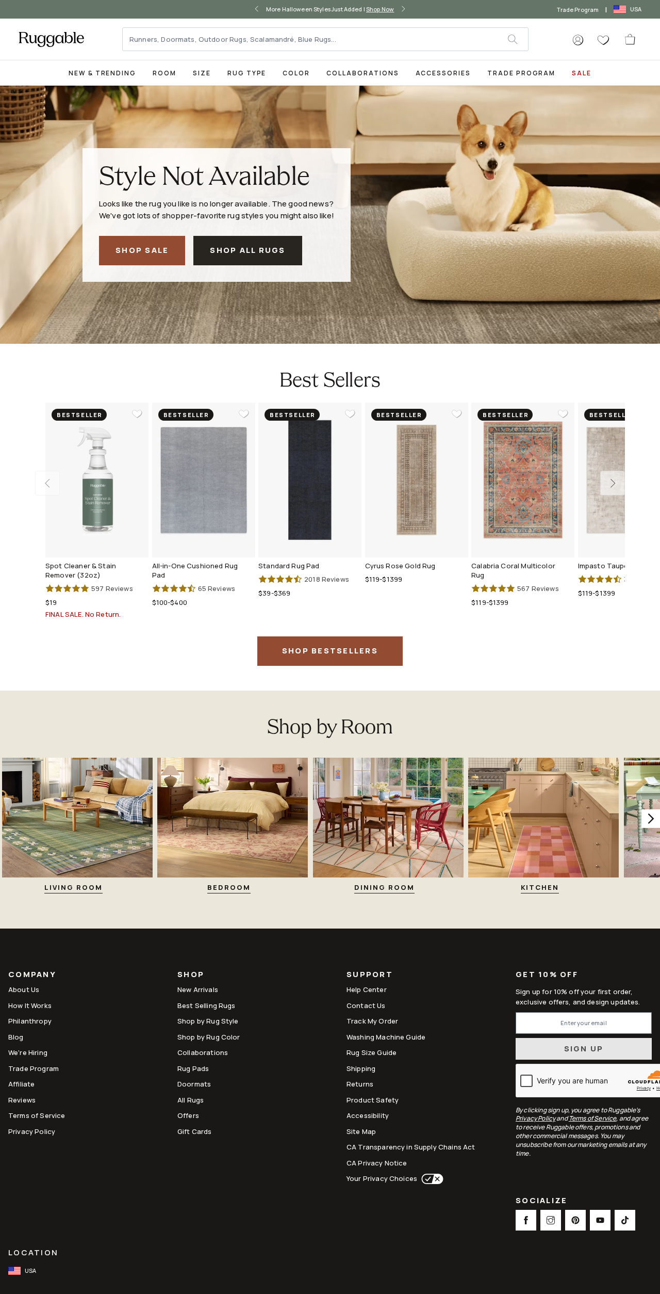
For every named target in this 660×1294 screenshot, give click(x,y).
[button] (578, 40)
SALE (581, 73)
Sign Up (584, 1048)
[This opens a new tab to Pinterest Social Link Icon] (575, 1220)
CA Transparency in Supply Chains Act (410, 1147)
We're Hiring (27, 1052)
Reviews (22, 1100)
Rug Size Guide (371, 1052)
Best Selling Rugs (206, 1005)
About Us (23, 989)
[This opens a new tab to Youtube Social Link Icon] (600, 1220)
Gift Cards (194, 1131)
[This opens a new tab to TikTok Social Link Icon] (625, 1220)
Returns (359, 1084)
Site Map (361, 1131)
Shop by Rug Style (208, 1021)
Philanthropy (30, 1021)
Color (296, 73)
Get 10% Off (547, 975)
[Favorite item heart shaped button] (137, 414)
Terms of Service (36, 1115)
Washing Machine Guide (385, 1037)
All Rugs (190, 1100)
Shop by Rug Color (208, 1037)
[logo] (51, 39)
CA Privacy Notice (376, 1163)
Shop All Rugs (247, 250)
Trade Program (578, 9)
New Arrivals (197, 989)
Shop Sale (142, 250)
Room (164, 73)
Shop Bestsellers (330, 650)
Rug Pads (193, 1068)
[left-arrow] (257, 9)
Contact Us (366, 1005)
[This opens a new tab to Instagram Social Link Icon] (550, 1220)
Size (202, 73)
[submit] (517, 39)
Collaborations (362, 73)
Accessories (443, 73)
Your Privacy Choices (381, 1178)
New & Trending (102, 73)
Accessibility (367, 1115)
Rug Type (247, 73)
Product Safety (372, 1100)
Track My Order (372, 1021)
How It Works (30, 1005)
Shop (190, 975)
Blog (16, 1037)
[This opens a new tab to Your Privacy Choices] (430, 1179)
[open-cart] (630, 39)
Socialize (541, 1201)
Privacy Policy (31, 1131)
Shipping (360, 1068)
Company (32, 975)
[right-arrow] (403, 9)
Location (33, 1252)
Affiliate (21, 1084)
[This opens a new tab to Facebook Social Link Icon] (526, 1220)
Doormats (194, 1084)
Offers (188, 1115)
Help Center (366, 989)
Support (369, 975)
